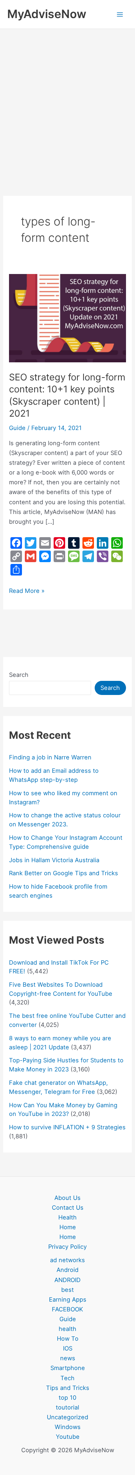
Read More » (27, 590)
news (67, 1358)
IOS (67, 1348)
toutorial (67, 1407)
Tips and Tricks (67, 1387)
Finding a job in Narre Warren (50, 757)
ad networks (67, 1260)
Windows (68, 1426)
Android (67, 1269)
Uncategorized (67, 1417)
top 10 (67, 1397)
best (67, 1289)
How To (67, 1338)
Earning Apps (67, 1299)
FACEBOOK (67, 1309)
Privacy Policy (67, 1246)
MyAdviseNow (46, 14)
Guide (17, 427)
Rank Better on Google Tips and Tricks (63, 873)
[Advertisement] (67, 100)
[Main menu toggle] (120, 14)
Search (18, 674)
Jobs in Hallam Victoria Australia (54, 860)
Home (67, 1227)
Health (67, 1217)
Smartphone (67, 1367)
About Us (67, 1197)
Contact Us (68, 1207)
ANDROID (67, 1280)
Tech (67, 1378)
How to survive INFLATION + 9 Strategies (67, 1127)
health (67, 1328)
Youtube (68, 1436)
